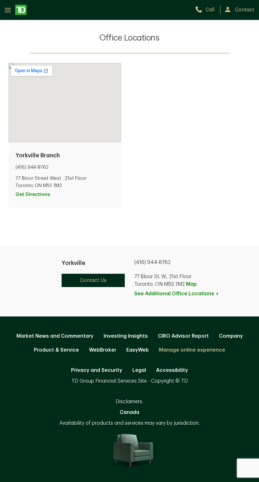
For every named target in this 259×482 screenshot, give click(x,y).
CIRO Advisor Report (183, 336)
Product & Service (56, 350)
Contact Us (93, 280)
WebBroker (102, 350)
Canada (129, 412)
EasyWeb (137, 350)
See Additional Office (174, 293)
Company (231, 336)
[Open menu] (16, 10)
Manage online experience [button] (192, 350)
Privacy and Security (96, 370)
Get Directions (32, 194)
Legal (139, 370)
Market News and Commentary (54, 336)
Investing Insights (126, 336)
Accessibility (172, 370)
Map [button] (191, 284)
